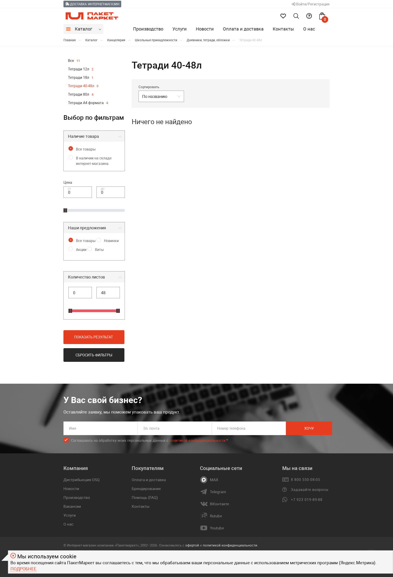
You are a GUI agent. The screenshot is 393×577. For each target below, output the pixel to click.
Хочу (309, 428)
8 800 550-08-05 (305, 479)
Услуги (179, 29)
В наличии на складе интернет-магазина (93, 161)
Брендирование (146, 488)
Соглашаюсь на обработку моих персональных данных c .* (149, 440)
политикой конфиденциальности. (230, 545)
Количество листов (86, 277)
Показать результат (93, 337)
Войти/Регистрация (312, 4)
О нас (309, 29)
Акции (81, 249)
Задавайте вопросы (309, 489)
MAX (214, 479)
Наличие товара (83, 136)
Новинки (111, 240)
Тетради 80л (80, 94)
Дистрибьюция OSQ (81, 479)
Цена (67, 182)
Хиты (99, 249)
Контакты (283, 29)
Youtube (217, 528)
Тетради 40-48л (83, 85)
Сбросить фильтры (94, 354)
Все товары (86, 149)
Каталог (83, 29)
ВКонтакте (219, 503)
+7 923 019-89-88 (306, 499)
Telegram (218, 491)
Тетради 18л (80, 77)
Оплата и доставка (243, 29)
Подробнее (23, 569)
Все (74, 60)
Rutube (216, 515)
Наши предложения (87, 227)
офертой (192, 545)
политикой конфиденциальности (197, 440)
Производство (148, 29)
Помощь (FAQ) (145, 497)
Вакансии (72, 506)
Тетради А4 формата (88, 102)
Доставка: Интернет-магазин (94, 4)
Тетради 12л (80, 68)
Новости (205, 29)
